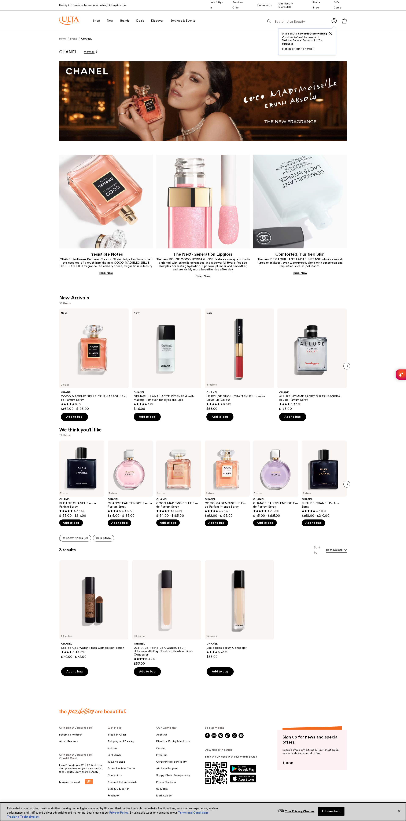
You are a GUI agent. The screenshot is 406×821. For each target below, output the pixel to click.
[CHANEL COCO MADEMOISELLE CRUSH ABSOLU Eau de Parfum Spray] (94, 360)
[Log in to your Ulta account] (334, 20)
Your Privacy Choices (300, 811)
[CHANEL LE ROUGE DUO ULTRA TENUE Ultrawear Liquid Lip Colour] (239, 360)
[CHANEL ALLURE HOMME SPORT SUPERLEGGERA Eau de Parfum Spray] (312, 360)
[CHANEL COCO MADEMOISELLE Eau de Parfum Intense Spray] (227, 479)
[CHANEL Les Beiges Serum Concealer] (239, 609)
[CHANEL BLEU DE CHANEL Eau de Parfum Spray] (81, 479)
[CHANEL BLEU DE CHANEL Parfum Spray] (324, 479)
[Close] (399, 811)
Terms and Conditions (193, 812)
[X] (330, 33)
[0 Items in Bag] (344, 21)
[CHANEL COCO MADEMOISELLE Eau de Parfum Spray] (178, 479)
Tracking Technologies (23, 816)
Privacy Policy (118, 812)
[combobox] (336, 550)
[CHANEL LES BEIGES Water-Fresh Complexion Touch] (93, 609)
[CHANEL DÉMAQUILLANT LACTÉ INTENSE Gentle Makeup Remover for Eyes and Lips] (166, 360)
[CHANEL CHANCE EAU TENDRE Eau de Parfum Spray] (130, 479)
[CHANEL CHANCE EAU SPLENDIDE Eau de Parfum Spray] (275, 479)
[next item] (346, 366)
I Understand (331, 811)
